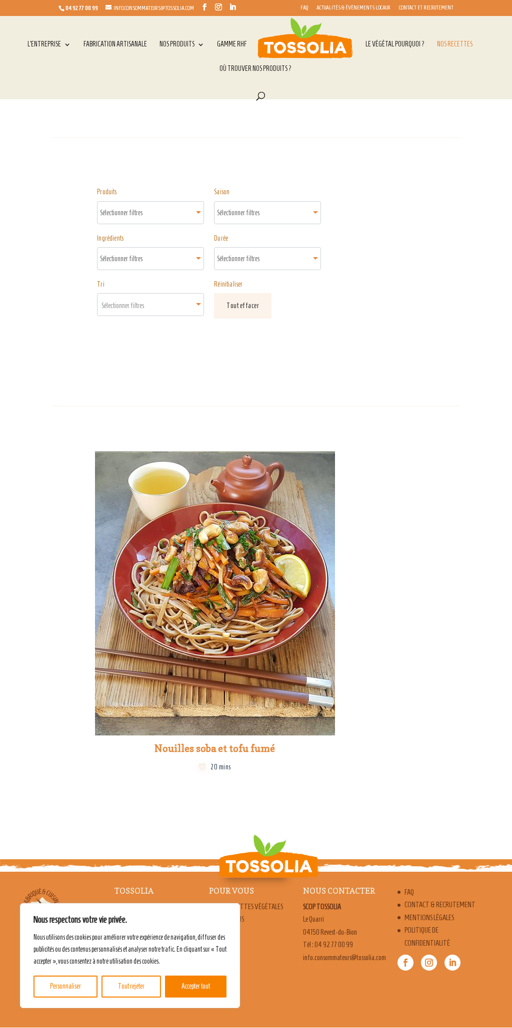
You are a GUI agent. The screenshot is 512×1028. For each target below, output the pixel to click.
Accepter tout (196, 986)
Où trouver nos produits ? (256, 68)
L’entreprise (44, 44)
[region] (130, 955)
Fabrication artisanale (115, 44)
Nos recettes (454, 44)
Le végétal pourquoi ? (395, 44)
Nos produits (177, 44)
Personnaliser (65, 986)
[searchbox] (132, 213)
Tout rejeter (131, 986)
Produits (106, 192)
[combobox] (151, 213)
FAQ (304, 7)
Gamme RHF (231, 44)
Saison (222, 192)
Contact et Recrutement (426, 7)
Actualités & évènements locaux (353, 7)
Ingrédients (110, 238)
